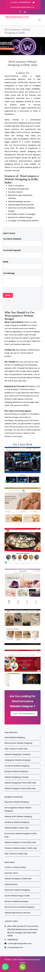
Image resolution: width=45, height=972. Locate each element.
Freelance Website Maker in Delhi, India (21, 848)
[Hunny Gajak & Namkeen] (23, 546)
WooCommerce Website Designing (19, 907)
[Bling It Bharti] (23, 627)
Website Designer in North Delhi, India (20, 788)
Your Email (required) (12, 250)
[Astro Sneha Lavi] (23, 667)
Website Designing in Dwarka (17, 777)
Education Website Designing (17, 802)
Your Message (9, 273)
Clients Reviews (11, 884)
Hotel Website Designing (15, 737)
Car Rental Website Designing (17, 766)
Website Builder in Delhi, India (17, 828)
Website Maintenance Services (17, 913)
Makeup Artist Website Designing (18, 816)
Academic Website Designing (17, 822)
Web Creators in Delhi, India (16, 749)
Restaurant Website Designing (17, 890)
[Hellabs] (23, 465)
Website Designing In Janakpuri (17, 754)
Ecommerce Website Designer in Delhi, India (21, 835)
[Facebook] (20, 12)
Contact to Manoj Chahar (15, 867)
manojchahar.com (15, 947)
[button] (5, 966)
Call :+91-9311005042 (24, 714)
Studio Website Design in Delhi (17, 895)
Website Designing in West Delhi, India (20, 783)
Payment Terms (11, 873)
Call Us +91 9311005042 (21, 2)
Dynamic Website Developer (16, 901)
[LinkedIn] (25, 12)
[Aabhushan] (23, 505)
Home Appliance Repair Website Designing (18, 809)
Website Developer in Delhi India (18, 878)
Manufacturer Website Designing (18, 743)
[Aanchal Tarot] (23, 586)
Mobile (5, 262)
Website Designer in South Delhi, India (20, 842)
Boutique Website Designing (16, 771)
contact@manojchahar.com (22, 7)
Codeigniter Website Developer (18, 760)
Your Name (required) (12, 239)
